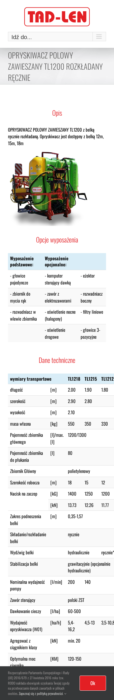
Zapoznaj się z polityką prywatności (41, 693)
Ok (92, 683)
